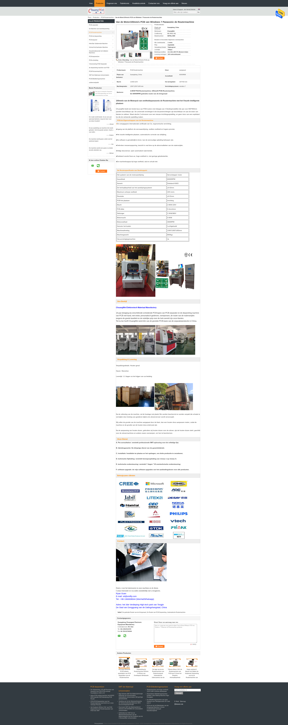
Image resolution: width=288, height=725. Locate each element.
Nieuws (184, 3)
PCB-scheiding (93, 60)
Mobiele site (179, 704)
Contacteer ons (154, 3)
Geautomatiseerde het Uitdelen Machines (98, 52)
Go (198, 12)
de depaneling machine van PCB (99, 67)
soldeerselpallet (94, 82)
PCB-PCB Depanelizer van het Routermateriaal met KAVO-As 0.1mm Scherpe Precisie (102, 703)
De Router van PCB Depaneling (156, 612)
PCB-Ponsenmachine (95, 71)
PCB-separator (93, 25)
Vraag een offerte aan (170, 3)
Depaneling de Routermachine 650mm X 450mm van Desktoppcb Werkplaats (141, 672)
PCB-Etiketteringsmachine (97, 79)
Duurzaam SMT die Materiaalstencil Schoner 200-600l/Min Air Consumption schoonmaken (131, 708)
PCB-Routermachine (107, 17)
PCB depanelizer (94, 56)
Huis (91, 3)
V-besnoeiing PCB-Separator (98, 64)
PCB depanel (93, 40)
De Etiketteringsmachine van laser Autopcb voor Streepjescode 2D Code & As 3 (158, 701)
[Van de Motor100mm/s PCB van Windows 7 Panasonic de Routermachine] (134, 37)
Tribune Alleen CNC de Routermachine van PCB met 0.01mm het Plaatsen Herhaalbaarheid (175, 673)
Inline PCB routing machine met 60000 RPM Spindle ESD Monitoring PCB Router (102, 697)
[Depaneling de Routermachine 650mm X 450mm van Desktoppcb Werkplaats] (141, 662)
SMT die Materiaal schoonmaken (99, 75)
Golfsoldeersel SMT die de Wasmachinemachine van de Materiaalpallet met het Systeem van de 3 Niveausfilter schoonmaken (131, 715)
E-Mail (176, 701)
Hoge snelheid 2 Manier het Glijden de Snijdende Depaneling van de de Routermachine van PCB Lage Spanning (192, 674)
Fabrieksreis (124, 3)
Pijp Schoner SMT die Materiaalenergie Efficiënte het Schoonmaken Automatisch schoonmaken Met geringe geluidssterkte (131, 696)
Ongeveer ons (112, 3)
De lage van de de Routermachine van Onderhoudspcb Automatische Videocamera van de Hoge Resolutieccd (158, 674)
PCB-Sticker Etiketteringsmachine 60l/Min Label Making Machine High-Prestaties (158, 695)
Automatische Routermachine (176, 612)
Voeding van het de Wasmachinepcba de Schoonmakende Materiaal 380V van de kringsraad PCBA (130, 702)
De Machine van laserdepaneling (99, 28)
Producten (99, 3)
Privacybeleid (98, 723)
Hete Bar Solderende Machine (98, 43)
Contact (160, 58)
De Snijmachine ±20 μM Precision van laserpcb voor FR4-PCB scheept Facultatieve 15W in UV (102, 691)
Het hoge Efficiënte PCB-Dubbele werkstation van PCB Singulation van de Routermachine (124, 673)
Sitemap (183, 701)
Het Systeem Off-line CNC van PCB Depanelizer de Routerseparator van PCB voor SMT (102, 708)
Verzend (178, 693)
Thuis (89, 17)
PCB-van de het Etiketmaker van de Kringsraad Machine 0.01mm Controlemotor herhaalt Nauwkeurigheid (158, 708)
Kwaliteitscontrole (138, 3)
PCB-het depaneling (95, 36)
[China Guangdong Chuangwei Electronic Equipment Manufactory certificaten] (95, 105)
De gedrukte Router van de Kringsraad (134, 612)
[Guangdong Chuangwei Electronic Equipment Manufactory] (96, 11)
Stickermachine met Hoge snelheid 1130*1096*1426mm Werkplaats (157, 690)
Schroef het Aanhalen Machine (98, 47)
